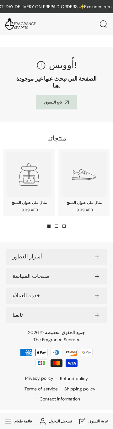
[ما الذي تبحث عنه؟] (103, 24)
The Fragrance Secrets (56, 339)
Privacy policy (39, 378)
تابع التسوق (53, 102)
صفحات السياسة (31, 276)
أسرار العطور (27, 257)
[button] (93, 421)
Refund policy (74, 378)
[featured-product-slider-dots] (49, 226)
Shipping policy (79, 389)
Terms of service (41, 389)
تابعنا (18, 315)
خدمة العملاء (26, 296)
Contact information (60, 399)
